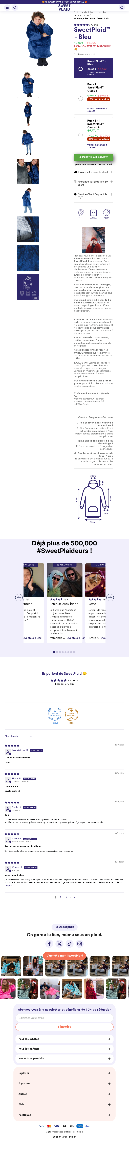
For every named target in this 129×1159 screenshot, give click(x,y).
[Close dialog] (99, 525)
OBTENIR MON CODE (64, 612)
